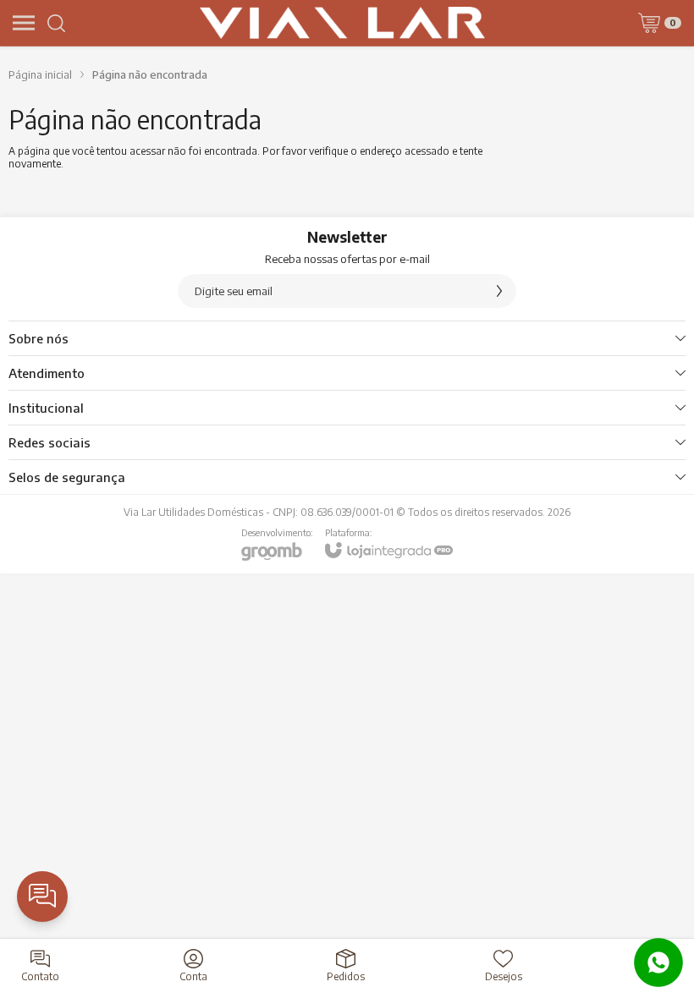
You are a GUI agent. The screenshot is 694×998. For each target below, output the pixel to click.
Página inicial (40, 74)
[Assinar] (499, 291)
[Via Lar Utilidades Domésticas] (343, 23)
